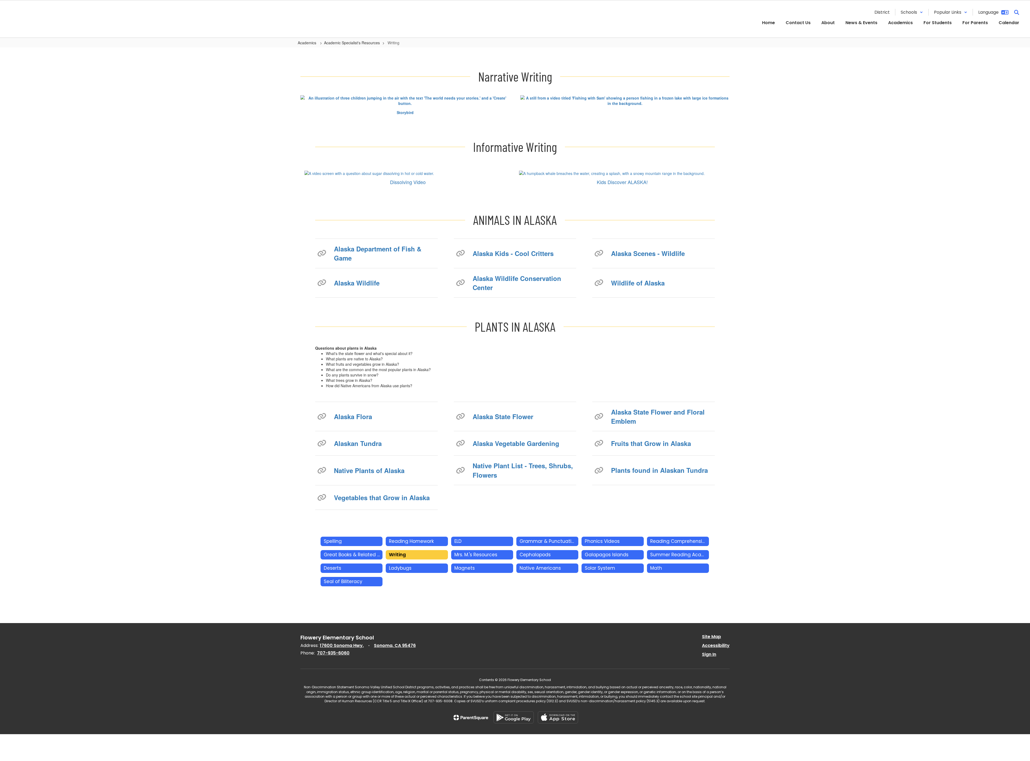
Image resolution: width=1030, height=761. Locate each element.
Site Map (711, 637)
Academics (307, 42)
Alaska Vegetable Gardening (516, 443)
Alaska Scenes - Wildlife (648, 253)
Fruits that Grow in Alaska (651, 443)
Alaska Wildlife (357, 282)
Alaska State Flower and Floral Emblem (658, 416)
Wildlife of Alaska (638, 282)
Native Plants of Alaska (369, 470)
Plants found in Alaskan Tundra (659, 470)
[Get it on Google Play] (514, 717)
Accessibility (716, 645)
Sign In (709, 654)
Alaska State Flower (503, 416)
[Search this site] (1016, 12)
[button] (912, 12)
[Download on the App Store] (558, 717)
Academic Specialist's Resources (352, 42)
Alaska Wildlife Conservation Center (517, 283)
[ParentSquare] (471, 718)
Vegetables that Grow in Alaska (382, 497)
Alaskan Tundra (358, 443)
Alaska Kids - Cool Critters (513, 253)
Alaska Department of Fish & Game (377, 253)
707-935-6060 (333, 653)
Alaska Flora (353, 416)
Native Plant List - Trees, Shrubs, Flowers (523, 470)
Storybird (405, 112)
